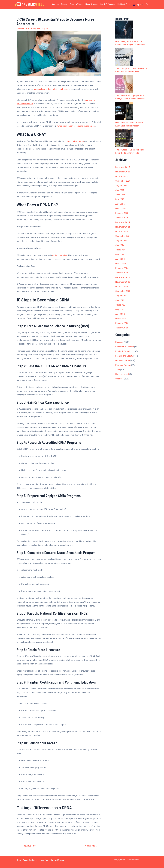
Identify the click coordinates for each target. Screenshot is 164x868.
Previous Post (28, 846)
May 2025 (119, 199)
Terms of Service (57, 860)
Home (19, 860)
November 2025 (122, 172)
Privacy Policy (44, 860)
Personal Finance (123, 365)
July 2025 (119, 190)
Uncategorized (122, 374)
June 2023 (120, 305)
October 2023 (121, 286)
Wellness (79, 4)
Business (55, 4)
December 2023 (122, 277)
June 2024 (120, 250)
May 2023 (119, 309)
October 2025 (121, 176)
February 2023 (121, 323)
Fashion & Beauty (124, 4)
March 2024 (120, 263)
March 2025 (120, 208)
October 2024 (121, 231)
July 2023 (119, 300)
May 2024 (119, 254)
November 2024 (122, 227)
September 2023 (123, 291)
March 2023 (120, 318)
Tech (72, 4)
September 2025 (123, 181)
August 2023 (121, 295)
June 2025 (120, 194)
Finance (64, 4)
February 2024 (121, 268)
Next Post (91, 846)
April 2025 (120, 204)
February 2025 (121, 213)
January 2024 (121, 272)
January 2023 (121, 328)
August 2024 (121, 240)
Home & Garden (91, 4)
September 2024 (123, 236)
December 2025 (122, 167)
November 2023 (122, 282)
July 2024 (119, 245)
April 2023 (120, 314)
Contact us (33, 860)
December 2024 (122, 222)
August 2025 (121, 185)
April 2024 (120, 259)
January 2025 (121, 217)
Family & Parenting (107, 4)
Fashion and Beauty (124, 356)
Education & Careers (124, 346)
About (25, 860)
